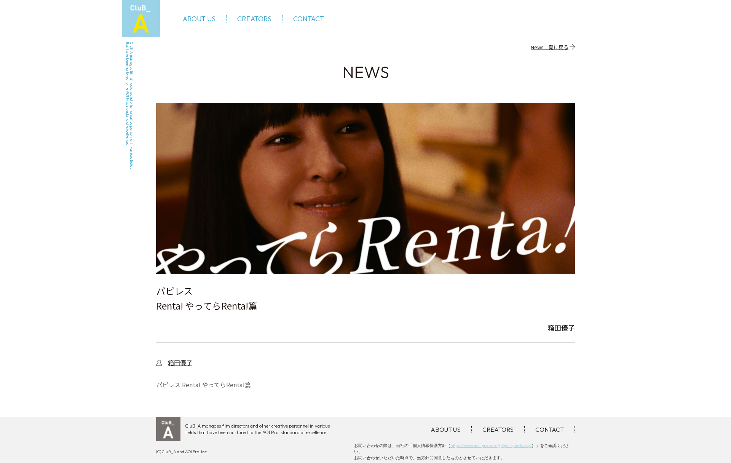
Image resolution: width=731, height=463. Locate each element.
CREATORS (254, 19)
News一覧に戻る (549, 46)
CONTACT (308, 19)
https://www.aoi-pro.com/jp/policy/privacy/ (490, 445)
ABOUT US (199, 19)
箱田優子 (561, 327)
